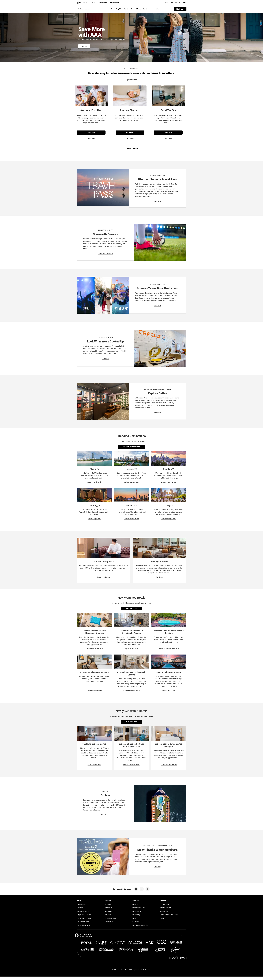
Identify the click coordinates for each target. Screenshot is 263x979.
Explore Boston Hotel (131, 649)
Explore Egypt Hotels (94, 519)
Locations (80, 908)
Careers (134, 918)
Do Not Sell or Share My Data (169, 915)
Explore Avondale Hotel (94, 690)
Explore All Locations (131, 447)
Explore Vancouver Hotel (131, 764)
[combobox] (95, 9)
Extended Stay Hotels (84, 918)
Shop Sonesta (109, 921)
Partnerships (136, 911)
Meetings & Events (115, 2)
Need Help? (108, 911)
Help (184, 2)
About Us (135, 904)
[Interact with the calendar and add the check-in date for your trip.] (131, 9)
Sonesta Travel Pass (138, 908)
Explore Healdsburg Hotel (131, 690)
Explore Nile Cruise (168, 690)
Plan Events (159, 577)
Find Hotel (180, 9)
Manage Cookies (165, 908)
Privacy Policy (164, 904)
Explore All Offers (131, 80)
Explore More (131, 608)
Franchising (136, 915)
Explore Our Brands (103, 577)
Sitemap (162, 918)
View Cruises (105, 815)
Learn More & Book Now (105, 254)
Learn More (91, 138)
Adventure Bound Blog (84, 925)
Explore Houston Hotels (131, 482)
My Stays (177, 2)
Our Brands (93, 2)
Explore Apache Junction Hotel (169, 649)
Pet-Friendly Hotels (83, 921)
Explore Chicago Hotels (168, 519)
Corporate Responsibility (140, 925)
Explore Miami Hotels (94, 482)
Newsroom (135, 921)
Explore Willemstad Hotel (94, 649)
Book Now (84, 46)
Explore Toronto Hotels (131, 519)
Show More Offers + (131, 148)
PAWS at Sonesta (110, 918)
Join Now (157, 867)
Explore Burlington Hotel (169, 764)
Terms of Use (164, 911)
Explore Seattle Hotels (168, 482)
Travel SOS (108, 915)
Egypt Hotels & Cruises (84, 915)
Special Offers (103, 2)
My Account (108, 908)
